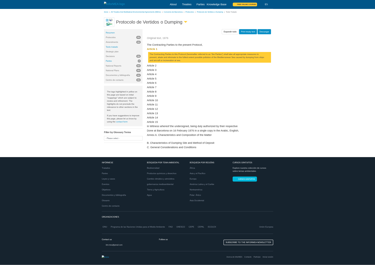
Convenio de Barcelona (173, 12)
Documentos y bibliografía (114, 195)
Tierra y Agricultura (155, 189)
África (192, 168)
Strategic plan (112, 51)
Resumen (110, 32)
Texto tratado (112, 47)
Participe (257, 257)
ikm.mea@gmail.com (114, 245)
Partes (123, 61)
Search (261, 4)
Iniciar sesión (268, 257)
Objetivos (106, 189)
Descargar (264, 31)
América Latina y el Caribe (202, 184)
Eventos (105, 184)
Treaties (186, 4)
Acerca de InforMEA (234, 257)
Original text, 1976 (157, 38)
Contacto (248, 257)
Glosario (106, 200)
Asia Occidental (197, 200)
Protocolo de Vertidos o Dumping (210, 12)
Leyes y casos (108, 179)
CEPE (191, 227)
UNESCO (180, 227)
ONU (105, 227)
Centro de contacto (111, 206)
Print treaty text (248, 31)
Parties (200, 4)
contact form (122, 121)
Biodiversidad (153, 168)
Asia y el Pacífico (197, 173)
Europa (193, 179)
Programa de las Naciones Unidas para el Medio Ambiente (138, 227)
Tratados (106, 168)
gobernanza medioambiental (160, 184)
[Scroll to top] (366, 256)
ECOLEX (212, 227)
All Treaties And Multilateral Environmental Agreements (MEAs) (136, 12)
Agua (149, 195)
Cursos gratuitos (246, 179)
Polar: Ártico (195, 195)
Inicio (106, 12)
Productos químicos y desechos (161, 173)
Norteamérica (196, 189)
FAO (171, 227)
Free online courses (246, 4)
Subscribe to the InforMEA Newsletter (248, 242)
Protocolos (189, 12)
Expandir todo (230, 31)
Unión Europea (266, 227)
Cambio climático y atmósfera (160, 179)
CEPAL (201, 227)
